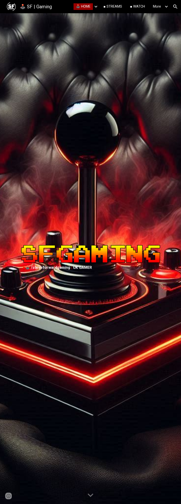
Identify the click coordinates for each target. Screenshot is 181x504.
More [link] (157, 6)
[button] (175, 6)
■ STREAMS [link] (112, 6)
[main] (90, 267)
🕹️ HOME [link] (83, 6)
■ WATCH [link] (137, 6)
